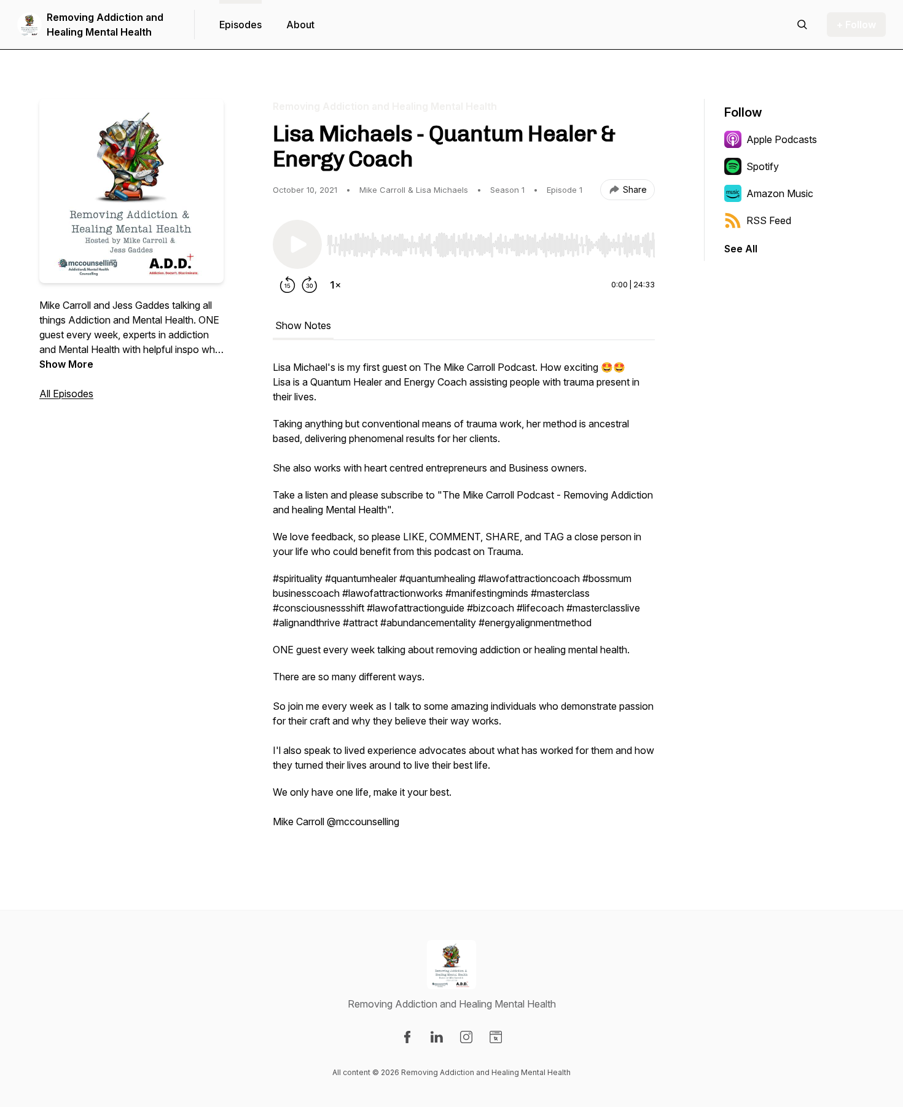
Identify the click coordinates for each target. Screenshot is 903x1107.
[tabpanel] (464, 600)
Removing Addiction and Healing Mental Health (105, 24)
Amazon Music (779, 193)
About (300, 24)
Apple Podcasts (781, 139)
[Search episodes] (802, 24)
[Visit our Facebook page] (407, 1037)
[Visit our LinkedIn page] (437, 1037)
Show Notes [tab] (303, 325)
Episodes (240, 24)
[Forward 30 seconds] (309, 284)
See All (740, 249)
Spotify (762, 166)
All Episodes (66, 393)
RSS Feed (768, 220)
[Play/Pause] (297, 244)
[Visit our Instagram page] (466, 1037)
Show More (66, 364)
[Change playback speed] (335, 284)
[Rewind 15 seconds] (287, 284)
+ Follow (856, 24)
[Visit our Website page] (496, 1037)
